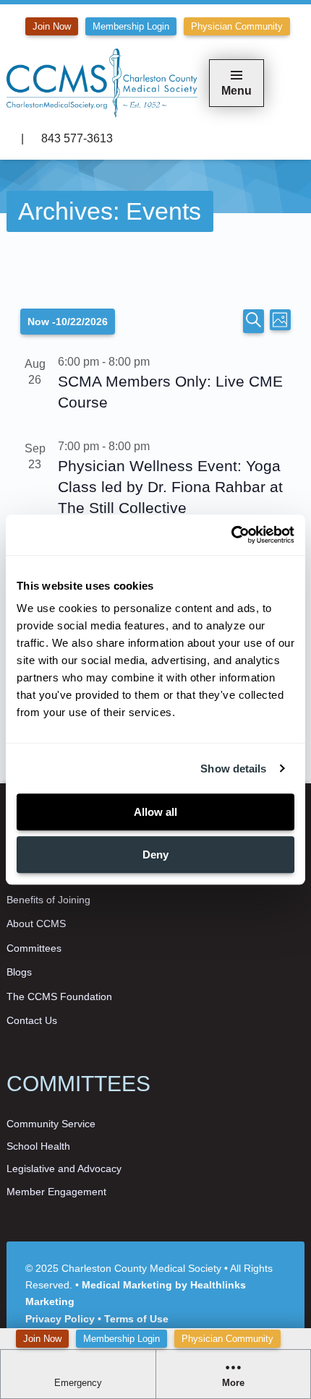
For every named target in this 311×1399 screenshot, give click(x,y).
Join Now (42, 1338)
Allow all (155, 812)
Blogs (19, 972)
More (233, 1383)
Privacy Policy (60, 1319)
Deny (155, 854)
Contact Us (32, 1020)
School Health (38, 1146)
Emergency (78, 1383)
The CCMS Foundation (59, 996)
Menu (236, 91)
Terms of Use (136, 1319)
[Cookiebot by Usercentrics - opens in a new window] (231, 534)
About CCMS (36, 923)
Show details (233, 768)
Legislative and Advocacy (64, 1168)
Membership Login (121, 1338)
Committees (34, 948)
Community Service (51, 1123)
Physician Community (227, 1338)
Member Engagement (56, 1191)
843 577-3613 (75, 138)
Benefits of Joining (48, 899)
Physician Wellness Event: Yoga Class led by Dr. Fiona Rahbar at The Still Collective (170, 486)
